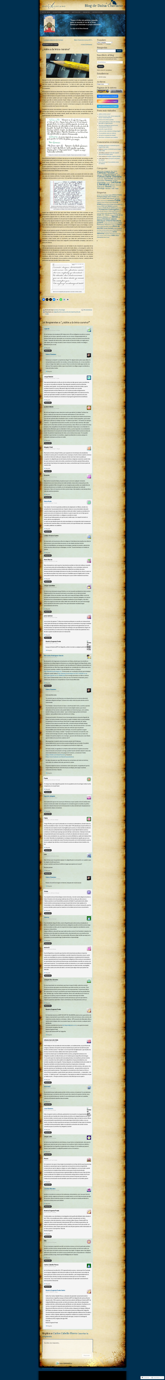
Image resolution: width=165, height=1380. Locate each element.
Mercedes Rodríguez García (53, 655)
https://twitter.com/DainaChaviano (55, 754)
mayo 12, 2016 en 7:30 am (50, 981)
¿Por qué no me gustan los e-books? (107, 135)
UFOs (98, 235)
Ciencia (115, 171)
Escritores (108, 179)
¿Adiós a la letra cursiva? (56, 49)
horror (115, 213)
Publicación (101, 187)
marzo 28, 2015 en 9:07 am (50, 657)
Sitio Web (46, 12)
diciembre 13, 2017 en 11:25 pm (51, 1190)
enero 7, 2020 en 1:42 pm (52, 1292)
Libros (66, 12)
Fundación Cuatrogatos (109, 209)
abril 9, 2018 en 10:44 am (50, 1212)
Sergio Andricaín (109, 232)
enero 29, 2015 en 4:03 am (50, 587)
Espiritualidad (100, 180)
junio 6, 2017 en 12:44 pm (50, 1138)
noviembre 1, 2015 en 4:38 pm (51, 819)
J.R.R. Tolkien (105, 215)
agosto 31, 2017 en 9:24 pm (50, 1160)
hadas (102, 213)
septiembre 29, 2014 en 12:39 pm (52, 330)
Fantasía (108, 180)
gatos (102, 211)
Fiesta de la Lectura (109, 208)
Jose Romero (48, 1108)
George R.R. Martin (108, 211)
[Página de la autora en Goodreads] (116, 91)
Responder (48, 350)
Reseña (108, 186)
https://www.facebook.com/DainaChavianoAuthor (59, 757)
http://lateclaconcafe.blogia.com (53, 671)
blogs (105, 197)
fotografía (117, 208)
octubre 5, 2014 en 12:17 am (51, 537)
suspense (107, 233)
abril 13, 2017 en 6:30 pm (50, 1088)
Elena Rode (48, 501)
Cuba (117, 200)
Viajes (117, 188)
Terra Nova (112, 233)
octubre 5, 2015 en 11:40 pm (50, 797)
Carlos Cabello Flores (65, 1333)
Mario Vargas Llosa (113, 224)
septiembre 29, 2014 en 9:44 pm (51, 408)
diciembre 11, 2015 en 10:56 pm (51, 893)
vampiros (101, 235)
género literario (115, 211)
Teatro (113, 187)
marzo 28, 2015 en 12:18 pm (52, 691)
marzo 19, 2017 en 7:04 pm (50, 1041)
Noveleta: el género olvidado (114, 156)
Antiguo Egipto (108, 195)
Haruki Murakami (108, 213)
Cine (116, 173)
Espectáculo (117, 179)
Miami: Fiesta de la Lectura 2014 (83, 40)
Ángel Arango (106, 237)
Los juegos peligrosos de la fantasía (52, 40)
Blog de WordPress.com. (116, 1368)
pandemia (119, 228)
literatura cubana (109, 219)
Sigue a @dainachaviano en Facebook (107, 96)
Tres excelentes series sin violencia (107, 133)
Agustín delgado (49, 796)
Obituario (112, 185)
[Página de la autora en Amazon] (103, 91)
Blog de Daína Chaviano (104, 5)
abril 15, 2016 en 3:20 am (50, 949)
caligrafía (56, 312)
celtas (118, 196)
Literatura (103, 184)
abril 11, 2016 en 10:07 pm (50, 919)
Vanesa (46, 917)
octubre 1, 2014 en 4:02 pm (50, 477)
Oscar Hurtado (108, 228)
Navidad (98, 226)
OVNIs (115, 228)
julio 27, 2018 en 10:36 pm (50, 1242)
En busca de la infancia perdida (106, 119)
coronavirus (110, 200)
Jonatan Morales (49, 1189)
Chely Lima (105, 198)
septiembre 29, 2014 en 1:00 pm (53, 356)
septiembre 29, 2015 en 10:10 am (52, 780)
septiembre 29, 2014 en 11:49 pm (52, 449)
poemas (108, 230)
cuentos (99, 202)
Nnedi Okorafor (104, 226)
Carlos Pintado (111, 197)
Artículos (76, 12)
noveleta (110, 226)
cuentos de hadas (105, 202)
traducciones (118, 233)
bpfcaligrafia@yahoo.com (69, 1025)
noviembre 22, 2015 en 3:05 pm (53, 878)
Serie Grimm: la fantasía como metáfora (108, 137)
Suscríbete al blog (105, 55)
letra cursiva (62, 312)
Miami (119, 224)
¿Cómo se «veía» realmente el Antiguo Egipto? (110, 131)
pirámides (104, 230)
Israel (99, 215)
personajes (99, 230)
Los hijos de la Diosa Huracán (110, 223)
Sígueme (100, 66)
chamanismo (99, 198)
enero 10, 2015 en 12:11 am (50, 561)
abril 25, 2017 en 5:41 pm (50, 1110)
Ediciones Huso (105, 204)
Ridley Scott (103, 232)
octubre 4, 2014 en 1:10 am (50, 503)
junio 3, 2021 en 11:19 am (52, 643)
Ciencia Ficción (106, 172)
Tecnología (62, 310)
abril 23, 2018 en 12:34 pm (52, 1011)
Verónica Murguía (107, 235)
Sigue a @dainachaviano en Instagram (107, 101)
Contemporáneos (109, 175)
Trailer (113, 188)
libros (115, 216)
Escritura (56, 310)
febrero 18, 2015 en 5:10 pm (50, 617)
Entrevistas (98, 12)
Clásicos (99, 175)
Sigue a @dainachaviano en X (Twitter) (107, 106)
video (113, 235)
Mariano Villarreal (104, 224)
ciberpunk (111, 198)
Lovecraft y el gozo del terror (105, 129)
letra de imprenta (71, 312)
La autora (57, 12)
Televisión (108, 188)
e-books (114, 202)
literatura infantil (104, 221)
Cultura (101, 176)
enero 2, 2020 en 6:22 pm (50, 1266)
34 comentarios (88, 310)
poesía (111, 230)
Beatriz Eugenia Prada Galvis (55, 1290)
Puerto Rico (116, 230)
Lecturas (116, 182)
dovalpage (101, 145)
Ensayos (86, 12)
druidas (110, 202)
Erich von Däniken (107, 206)
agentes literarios (100, 195)
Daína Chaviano (51, 354)
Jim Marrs (111, 215)
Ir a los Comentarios (86, 44)
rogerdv (46, 329)
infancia (119, 213)
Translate (108, 44)
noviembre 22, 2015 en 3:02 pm (51, 856)
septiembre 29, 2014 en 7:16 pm (51, 378)
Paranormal (118, 185)
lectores (109, 217)
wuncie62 (47, 1086)
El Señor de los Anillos (115, 204)
